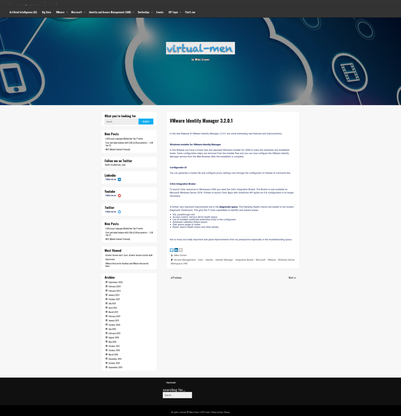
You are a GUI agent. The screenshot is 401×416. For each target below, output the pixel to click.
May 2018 (112, 341)
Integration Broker (244, 259)
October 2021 (114, 299)
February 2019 (114, 333)
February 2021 (114, 316)
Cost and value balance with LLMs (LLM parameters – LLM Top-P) (129, 144)
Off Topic (173, 12)
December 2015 (115, 358)
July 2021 (112, 303)
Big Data (46, 12)
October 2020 (114, 324)
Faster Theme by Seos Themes (217, 412)
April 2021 (113, 307)
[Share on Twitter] (172, 250)
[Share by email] (181, 250)
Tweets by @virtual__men (115, 164)
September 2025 (116, 282)
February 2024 (115, 286)
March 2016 (113, 354)
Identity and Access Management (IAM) (110, 12)
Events (160, 12)
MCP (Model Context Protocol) (117, 149)
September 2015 (115, 367)
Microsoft (76, 12)
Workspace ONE (179, 263)
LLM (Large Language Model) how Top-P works (124, 138)
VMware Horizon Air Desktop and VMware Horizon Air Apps (127, 264)
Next (291, 277)
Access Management (185, 259)
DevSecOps (143, 12)
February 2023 (115, 290)
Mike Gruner (180, 255)
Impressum (110, 259)
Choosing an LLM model (22, 4)
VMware (60, 12)
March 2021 (113, 312)
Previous (177, 277)
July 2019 (112, 329)
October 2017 (114, 346)
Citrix (200, 259)
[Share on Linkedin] (176, 250)
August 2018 (114, 337)
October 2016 (114, 350)
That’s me (190, 12)
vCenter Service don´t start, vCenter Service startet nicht (129, 255)
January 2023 (114, 294)
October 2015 (114, 363)
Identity (209, 259)
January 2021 (114, 320)
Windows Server (286, 259)
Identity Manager (224, 259)
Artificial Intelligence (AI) (23, 12)
